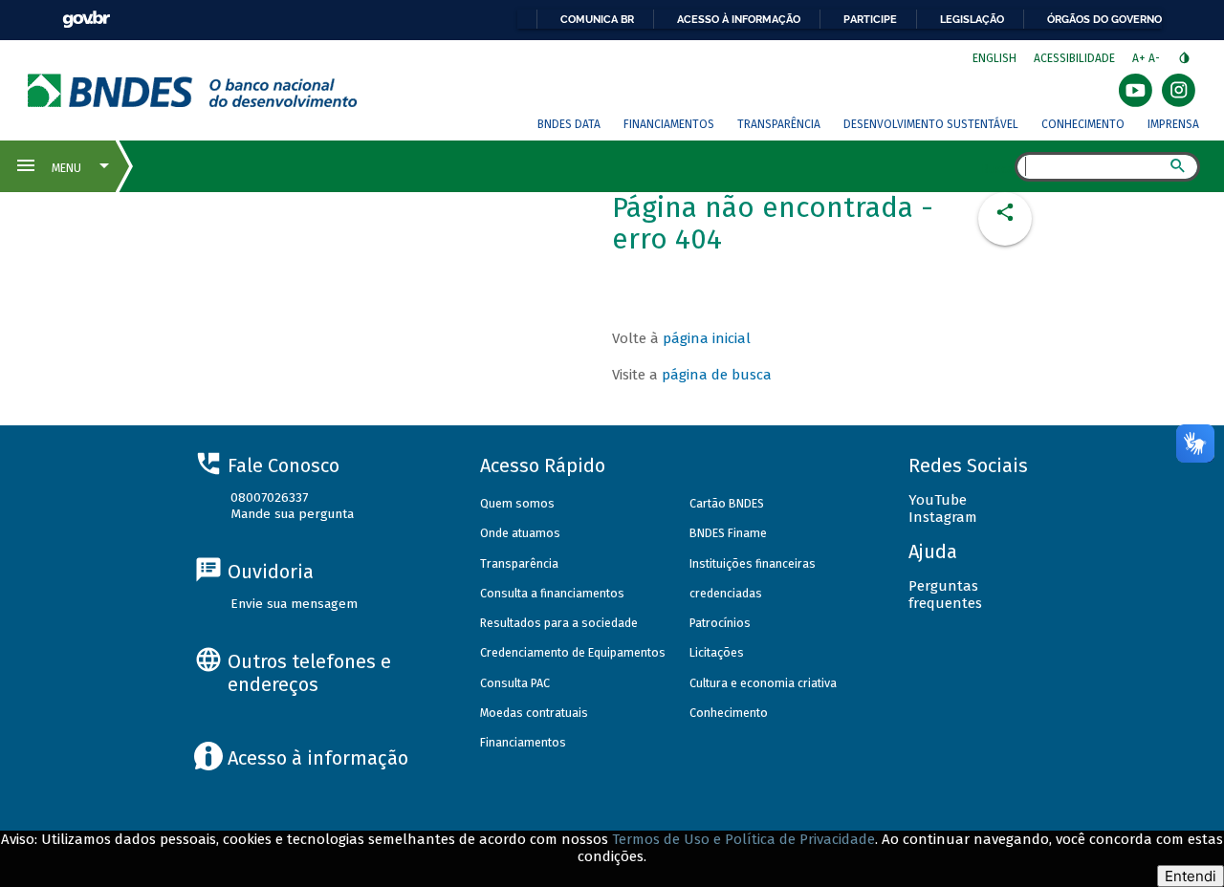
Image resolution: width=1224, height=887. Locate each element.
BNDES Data (569, 124)
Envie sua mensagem (294, 603)
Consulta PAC (515, 683)
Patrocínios (720, 623)
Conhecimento (1083, 124)
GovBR (86, 20)
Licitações (716, 652)
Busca (998, 168)
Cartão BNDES (726, 503)
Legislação (972, 19)
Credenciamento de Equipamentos (573, 652)
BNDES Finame (728, 533)
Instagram (942, 517)
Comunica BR (597, 19)
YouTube (937, 499)
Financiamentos (668, 124)
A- (1155, 58)
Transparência (778, 124)
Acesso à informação (738, 19)
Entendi (1190, 876)
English (994, 58)
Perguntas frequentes (945, 594)
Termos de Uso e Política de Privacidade (743, 839)
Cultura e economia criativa (763, 683)
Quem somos (517, 503)
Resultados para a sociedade (559, 623)
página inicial (707, 338)
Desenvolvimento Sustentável (930, 124)
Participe (870, 19)
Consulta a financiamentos (552, 593)
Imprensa (1173, 124)
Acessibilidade (1074, 58)
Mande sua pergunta (292, 514)
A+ (1140, 58)
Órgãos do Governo (1104, 19)
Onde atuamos (520, 533)
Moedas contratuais (534, 712)
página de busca (717, 374)
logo (193, 90)
